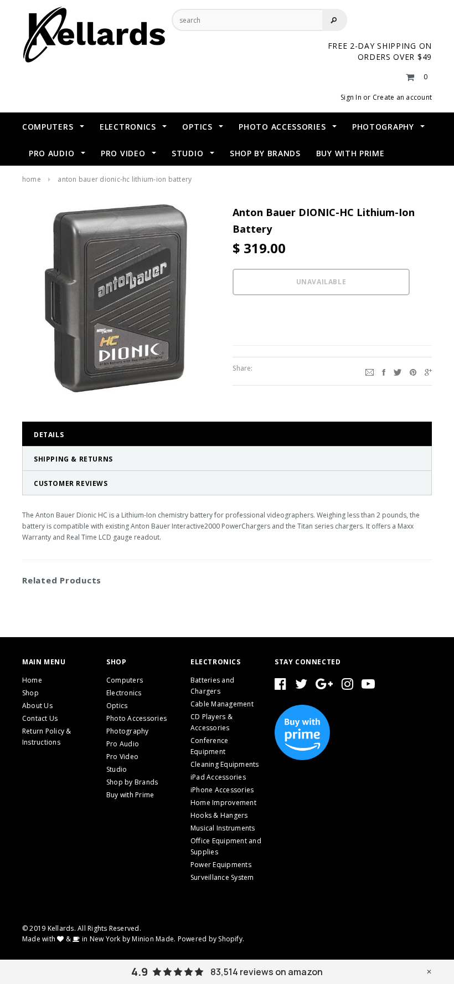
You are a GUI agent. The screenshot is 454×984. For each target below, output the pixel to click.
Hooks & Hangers (219, 815)
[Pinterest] (413, 371)
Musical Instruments (222, 828)
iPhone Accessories (222, 790)
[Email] (369, 371)
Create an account (402, 97)
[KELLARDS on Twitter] (301, 686)
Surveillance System (222, 877)
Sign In (351, 97)
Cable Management (222, 704)
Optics (116, 705)
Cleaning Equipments (224, 764)
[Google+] (428, 371)
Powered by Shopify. (211, 939)
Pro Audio (122, 744)
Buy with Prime (130, 795)
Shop (30, 693)
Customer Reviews (71, 483)
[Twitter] (397, 371)
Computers (124, 680)
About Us (37, 705)
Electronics (124, 693)
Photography (127, 731)
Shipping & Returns (73, 459)
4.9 (139, 971)
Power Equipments (220, 864)
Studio (116, 769)
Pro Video (122, 756)
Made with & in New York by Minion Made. (99, 939)
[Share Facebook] (383, 371)
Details (49, 434)
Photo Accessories (136, 718)
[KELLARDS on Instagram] (347, 686)
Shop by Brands (132, 782)
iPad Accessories (218, 777)
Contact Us (40, 718)
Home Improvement (223, 802)
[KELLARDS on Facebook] (280, 686)
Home (31, 179)
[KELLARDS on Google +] (324, 686)
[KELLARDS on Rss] (368, 686)
